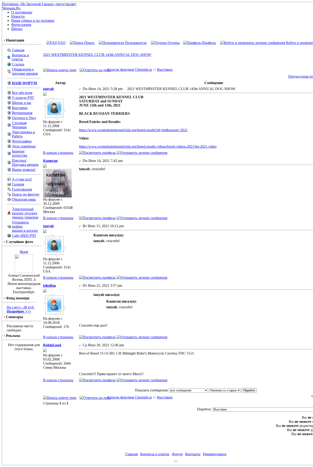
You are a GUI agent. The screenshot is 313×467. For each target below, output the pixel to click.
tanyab (48, 89)
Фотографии (22, 141)
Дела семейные (24, 146)
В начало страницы (58, 153)
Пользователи (136, 43)
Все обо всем (22, 93)
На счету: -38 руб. (20, 309)
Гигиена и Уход (24, 118)
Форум (177, 454)
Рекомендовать (214, 454)
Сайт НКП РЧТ (24, 236)
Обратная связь (24, 199)
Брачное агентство (19, 153)
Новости (18, 16)
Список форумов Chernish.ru (129, 69)
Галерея (18, 184)
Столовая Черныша (19, 125)
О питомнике (21, 12)
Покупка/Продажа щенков (25, 162)
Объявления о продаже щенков (25, 71)
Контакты (192, 454)
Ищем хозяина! (24, 170)
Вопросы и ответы (20, 57)
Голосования (22, 189)
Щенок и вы (21, 103)
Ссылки (18, 64)
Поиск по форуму (26, 194)
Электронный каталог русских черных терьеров (25, 213)
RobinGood (52, 345)
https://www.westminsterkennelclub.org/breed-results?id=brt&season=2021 (133, 130)
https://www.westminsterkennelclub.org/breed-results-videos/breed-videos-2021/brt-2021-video (148, 146)
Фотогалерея (21, 25)
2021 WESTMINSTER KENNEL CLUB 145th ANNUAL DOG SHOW (97, 55)
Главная (18, 50)
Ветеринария (22, 113)
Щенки (16, 29)
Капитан (50, 161)
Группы (173, 43)
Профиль (209, 43)
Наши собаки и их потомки (32, 20)
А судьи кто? (22, 179)
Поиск (89, 43)
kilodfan (49, 285)
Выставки (19, 108)
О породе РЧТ (23, 98)
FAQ (62, 43)
